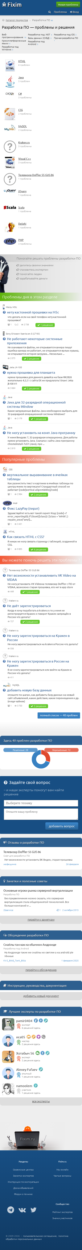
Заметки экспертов (23, 1175)
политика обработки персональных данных (37, 1237)
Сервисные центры (23, 1169)
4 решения (40, 549)
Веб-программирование (12, 36)
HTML (21, 61)
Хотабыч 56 (25, 1053)
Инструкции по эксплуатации (23, 1181)
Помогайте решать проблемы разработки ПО (48, 258)
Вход (75, 11)
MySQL (22, 126)
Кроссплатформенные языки (14, 42)
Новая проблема (68, 4)
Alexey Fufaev (26, 1069)
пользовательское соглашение (40, 1235)
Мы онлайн (62, 1169)
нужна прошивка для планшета (31, 372)
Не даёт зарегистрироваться (29, 606)
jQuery (22, 191)
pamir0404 (24, 1021)
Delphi (22, 223)
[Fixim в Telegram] (10, 1210)
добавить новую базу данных (29, 690)
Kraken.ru (24, 142)
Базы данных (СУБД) (39, 37)
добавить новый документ (41, 996)
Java (21, 77)
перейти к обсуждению (41, 970)
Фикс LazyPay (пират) (23, 508)
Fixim (14, 4)
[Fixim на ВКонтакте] (22, 1210)
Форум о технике (23, 1193)
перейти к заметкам (41, 919)
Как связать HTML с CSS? (25, 537)
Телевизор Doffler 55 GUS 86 (36, 175)
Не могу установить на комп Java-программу (41, 433)
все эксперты (41, 1101)
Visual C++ (24, 158)
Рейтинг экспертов (62, 1211)
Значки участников (62, 1218)
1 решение (46, 325)
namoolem (24, 1086)
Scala (21, 207)
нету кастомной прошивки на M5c (33, 312)
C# (20, 93)
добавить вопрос (62, 826)
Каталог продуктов (17, 20)
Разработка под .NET (39, 34)
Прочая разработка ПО (66, 37)
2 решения (33, 358)
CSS (20, 109)
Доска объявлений (23, 1187)
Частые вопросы (62, 1175)
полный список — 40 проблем (59, 715)
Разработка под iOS (64, 34)
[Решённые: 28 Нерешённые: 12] (41, 767)
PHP (21, 240)
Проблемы (60, 11)
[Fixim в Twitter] (33, 1210)
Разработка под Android (36, 43)
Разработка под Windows (10, 48)
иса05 (20, 1037)
